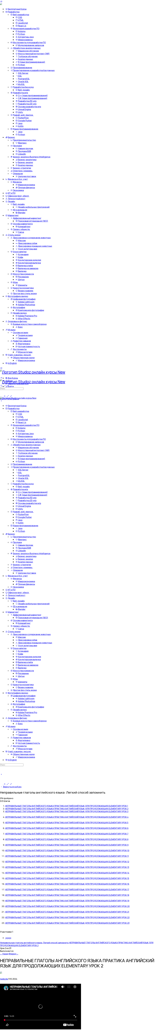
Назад (4, 953)
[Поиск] (1, 385)
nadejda (4, 979)
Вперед (13, 953)
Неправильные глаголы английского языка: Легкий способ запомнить (34, 942)
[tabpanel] (81, 1007)
